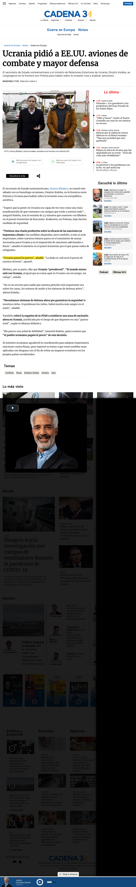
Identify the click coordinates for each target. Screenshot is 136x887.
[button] (84, 124)
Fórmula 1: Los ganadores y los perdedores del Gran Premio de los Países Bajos (112, 106)
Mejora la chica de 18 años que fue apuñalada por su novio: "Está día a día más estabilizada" (114, 153)
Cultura (104, 116)
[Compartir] (38, 176)
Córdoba (68, 20)
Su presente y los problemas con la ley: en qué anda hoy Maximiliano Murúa (113, 167)
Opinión (32, 4)
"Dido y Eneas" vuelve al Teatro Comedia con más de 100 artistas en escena (113, 121)
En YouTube (86, 4)
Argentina (55, 20)
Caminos (22, 4)
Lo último (112, 92)
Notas (83, 30)
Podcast (103, 272)
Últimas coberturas (57, 4)
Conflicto (9, 373)
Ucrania (45, 373)
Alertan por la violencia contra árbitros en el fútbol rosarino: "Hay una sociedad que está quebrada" (112, 136)
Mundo (93, 20)
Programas (42, 4)
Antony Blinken (59, 188)
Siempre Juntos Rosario (110, 130)
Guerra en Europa (61, 30)
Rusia (19, 373)
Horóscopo (105, 4)
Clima (95, 4)
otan (53, 373)
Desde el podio (106, 101)
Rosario (81, 20)
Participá (128, 4)
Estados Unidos (31, 373)
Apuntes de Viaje (64, 34)
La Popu (104, 162)
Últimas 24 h (73, 4)
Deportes (12, 4)
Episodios (107, 201)
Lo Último (44, 20)
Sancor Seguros (107, 177)
